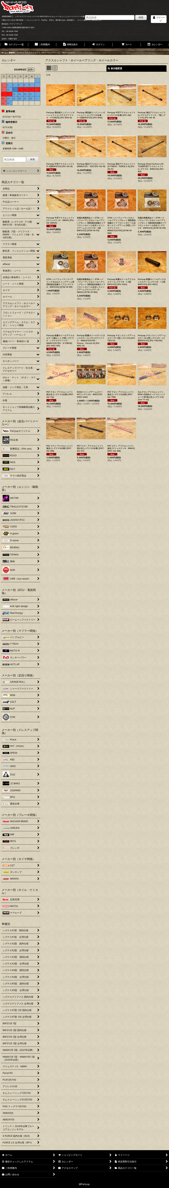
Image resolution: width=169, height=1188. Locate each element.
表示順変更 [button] (116, 68)
